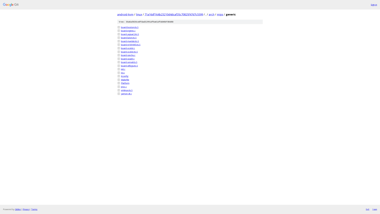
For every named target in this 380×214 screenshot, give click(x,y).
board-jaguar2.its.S (130, 34)
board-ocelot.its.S (129, 51)
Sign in (374, 4)
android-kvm (125, 14)
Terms (34, 209)
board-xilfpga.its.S (129, 65)
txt (367, 209)
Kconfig (124, 76)
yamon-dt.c (126, 93)
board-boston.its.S (129, 27)
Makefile (125, 79)
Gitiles (18, 209)
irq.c (123, 72)
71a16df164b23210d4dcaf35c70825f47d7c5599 (174, 14)
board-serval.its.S (129, 62)
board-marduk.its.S (130, 41)
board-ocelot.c (128, 48)
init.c (123, 69)
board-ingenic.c (128, 30)
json (374, 209)
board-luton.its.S (129, 37)
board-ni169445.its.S (130, 44)
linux (139, 14)
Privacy (26, 209)
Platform (125, 83)
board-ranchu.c (128, 55)
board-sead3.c (128, 58)
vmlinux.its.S (127, 90)
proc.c (124, 86)
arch (211, 14)
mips (220, 14)
